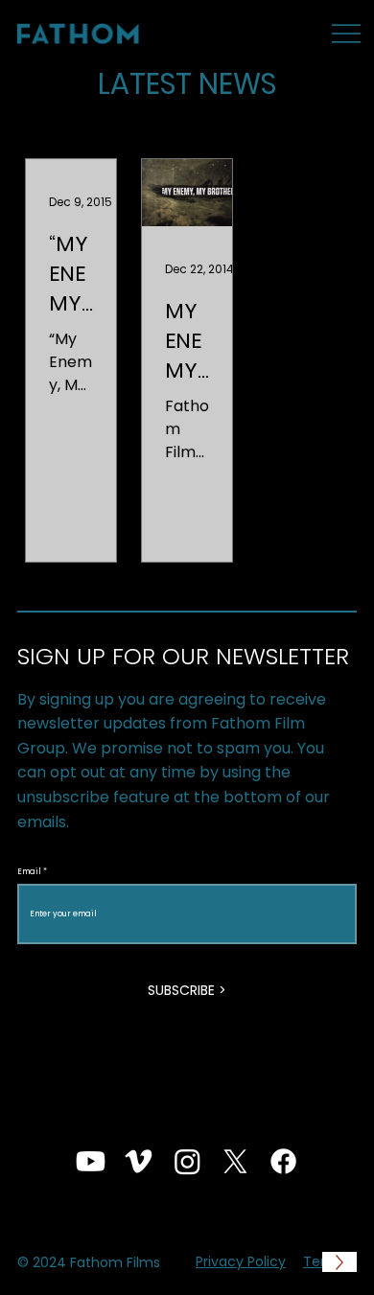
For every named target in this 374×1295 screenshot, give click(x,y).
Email (29, 871)
